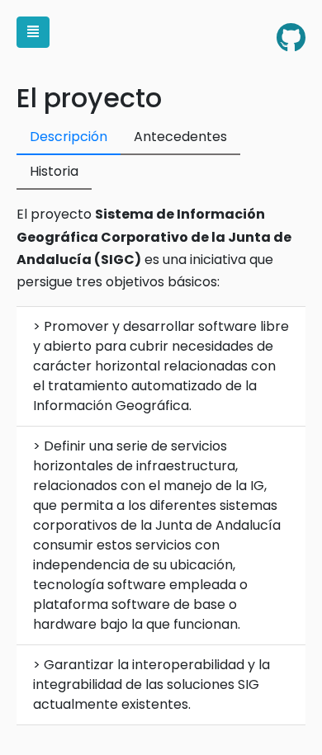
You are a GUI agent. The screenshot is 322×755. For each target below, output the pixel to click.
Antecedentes (180, 136)
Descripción (68, 136)
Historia (54, 171)
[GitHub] (291, 38)
